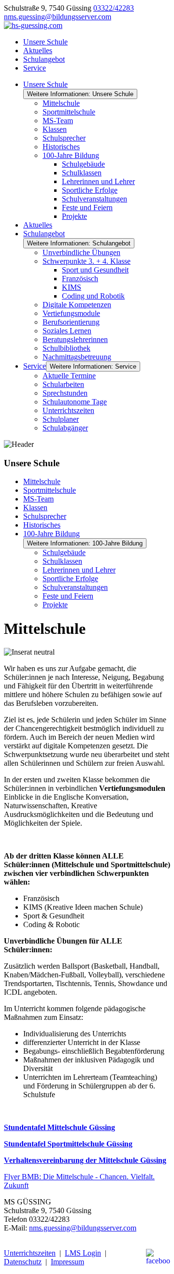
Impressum (67, 1262)
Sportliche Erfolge (89, 190)
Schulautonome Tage (75, 402)
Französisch (80, 278)
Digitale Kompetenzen (77, 305)
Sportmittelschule (69, 112)
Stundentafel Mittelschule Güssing (59, 1127)
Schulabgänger (65, 428)
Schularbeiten (63, 384)
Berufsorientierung (71, 322)
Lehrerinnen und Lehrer (98, 181)
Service (34, 68)
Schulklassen (82, 173)
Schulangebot (44, 59)
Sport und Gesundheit (95, 270)
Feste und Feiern (87, 207)
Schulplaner (61, 419)
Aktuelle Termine (69, 376)
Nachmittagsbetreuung (77, 357)
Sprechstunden (65, 393)
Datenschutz (23, 1262)
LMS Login (83, 1253)
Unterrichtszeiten (68, 410)
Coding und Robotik (93, 296)
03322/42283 (113, 8)
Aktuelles (37, 50)
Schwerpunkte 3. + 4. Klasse (86, 261)
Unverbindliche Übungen (81, 252)
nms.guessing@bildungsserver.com (57, 17)
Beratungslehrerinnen (75, 339)
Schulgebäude (83, 164)
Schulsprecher (64, 138)
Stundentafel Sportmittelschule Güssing (68, 1144)
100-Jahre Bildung (71, 155)
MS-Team (58, 120)
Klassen (55, 129)
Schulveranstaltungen (94, 199)
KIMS (71, 287)
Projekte (74, 216)
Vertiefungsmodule (71, 313)
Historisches (61, 147)
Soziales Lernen (67, 331)
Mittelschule (61, 103)
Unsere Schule (45, 42)
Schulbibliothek (66, 348)
